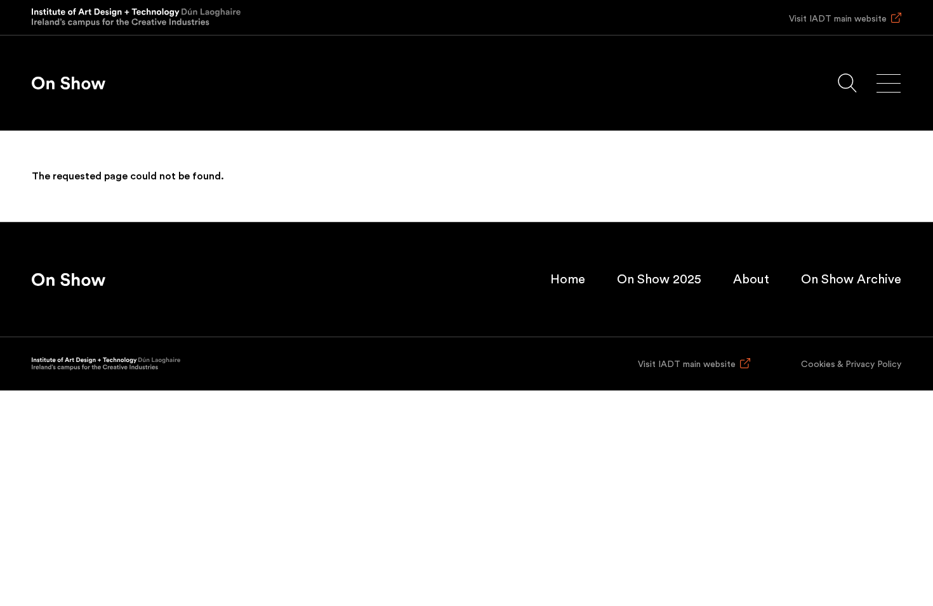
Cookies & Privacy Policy (851, 364)
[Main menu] (888, 83)
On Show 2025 (659, 279)
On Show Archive (851, 279)
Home (567, 279)
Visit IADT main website (838, 19)
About (751, 279)
